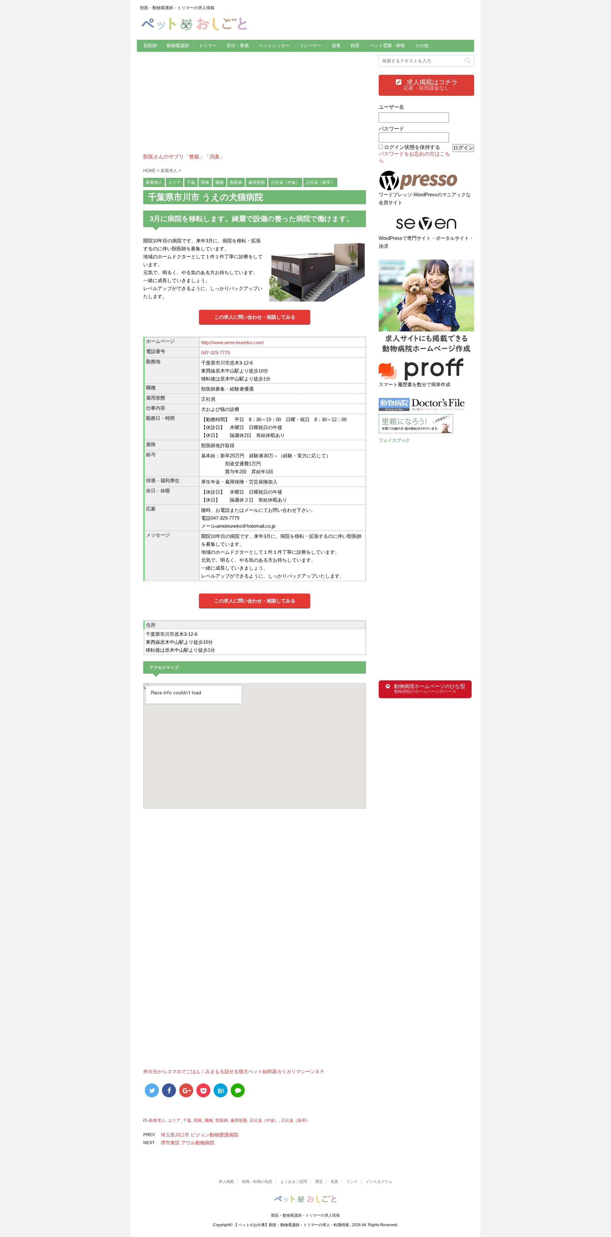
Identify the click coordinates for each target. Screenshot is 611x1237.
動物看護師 (178, 45)
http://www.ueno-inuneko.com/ (232, 342)
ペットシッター (274, 45)
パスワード (391, 128)
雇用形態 (238, 1120)
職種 (209, 1120)
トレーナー (311, 45)
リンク (352, 1181)
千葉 (187, 1120)
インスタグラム (379, 1181)
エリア (174, 1120)
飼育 (355, 45)
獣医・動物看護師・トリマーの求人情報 (305, 1215)
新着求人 (157, 1120)
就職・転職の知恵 (257, 1181)
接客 (336, 45)
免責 (334, 1181)
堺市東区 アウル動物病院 (187, 1142)
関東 (198, 1120)
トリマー (208, 45)
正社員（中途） (263, 1120)
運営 (319, 1181)
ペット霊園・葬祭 (387, 45)
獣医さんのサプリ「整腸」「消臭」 (184, 156)
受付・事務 (238, 45)
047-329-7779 (215, 352)
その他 (421, 45)
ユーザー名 (391, 107)
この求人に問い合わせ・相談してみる (254, 317)
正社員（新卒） (295, 1120)
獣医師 (150, 45)
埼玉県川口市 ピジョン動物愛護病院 (199, 1134)
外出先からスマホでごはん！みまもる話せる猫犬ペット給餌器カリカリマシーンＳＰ (234, 1071)
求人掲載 (226, 1181)
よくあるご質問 (293, 1181)
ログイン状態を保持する (412, 147)
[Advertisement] (254, 109)
